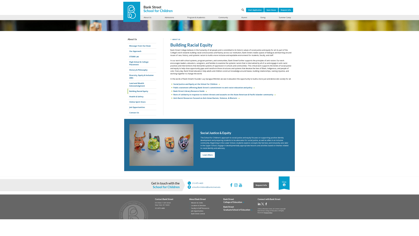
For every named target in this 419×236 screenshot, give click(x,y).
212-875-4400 (160, 208)
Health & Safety (136, 96)
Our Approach (135, 51)
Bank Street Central (198, 214)
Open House (271, 10)
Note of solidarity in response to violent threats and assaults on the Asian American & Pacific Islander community (223, 94)
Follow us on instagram (236, 185)
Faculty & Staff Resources (200, 208)
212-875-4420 (197, 183)
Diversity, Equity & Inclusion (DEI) (141, 76)
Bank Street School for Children (159, 9)
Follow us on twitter (262, 204)
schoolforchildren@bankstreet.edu (206, 187)
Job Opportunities (137, 107)
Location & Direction (198, 205)
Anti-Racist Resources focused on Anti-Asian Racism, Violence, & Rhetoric (205, 98)
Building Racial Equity (138, 91)
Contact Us (134, 112)
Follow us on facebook (231, 185)
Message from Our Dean (140, 46)
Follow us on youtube (240, 185)
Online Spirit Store (137, 102)
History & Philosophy (138, 70)
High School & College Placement (139, 63)
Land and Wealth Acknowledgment (137, 84)
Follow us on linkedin (259, 204)
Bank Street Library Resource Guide (188, 91)
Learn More (208, 155)
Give (284, 182)
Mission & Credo (197, 203)
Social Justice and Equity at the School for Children (195, 84)
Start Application (255, 10)
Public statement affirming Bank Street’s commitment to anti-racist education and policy (212, 87)
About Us (132, 39)
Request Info (286, 10)
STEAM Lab (134, 56)
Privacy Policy (268, 213)
